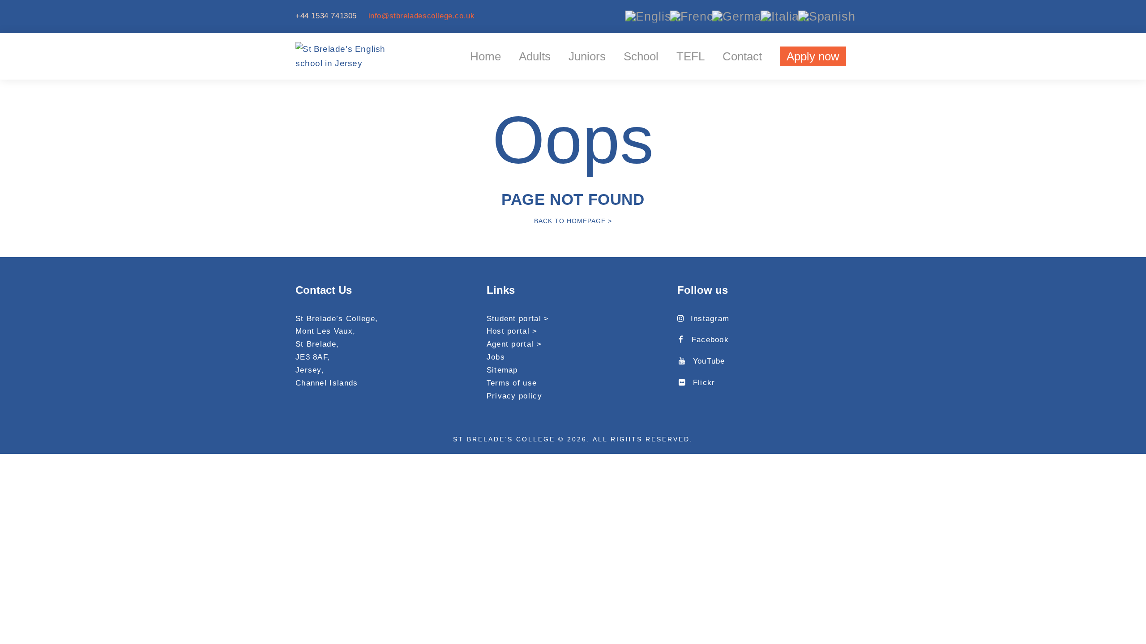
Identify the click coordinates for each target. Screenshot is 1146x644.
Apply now (813, 56)
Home (485, 56)
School (641, 56)
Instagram (710, 318)
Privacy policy (514, 396)
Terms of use (512, 383)
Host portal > (512, 331)
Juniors (587, 56)
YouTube (709, 361)
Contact (742, 56)
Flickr (704, 382)
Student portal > (518, 318)
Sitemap (502, 370)
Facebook (710, 339)
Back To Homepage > (573, 221)
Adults (535, 56)
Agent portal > (514, 344)
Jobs (496, 357)
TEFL (690, 56)
